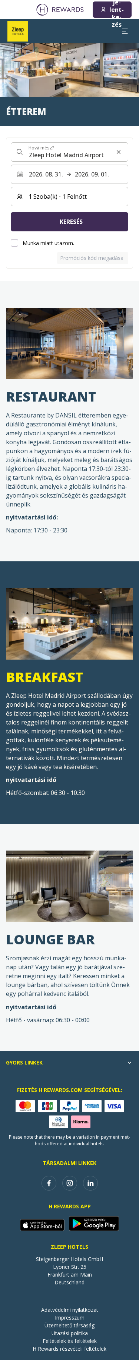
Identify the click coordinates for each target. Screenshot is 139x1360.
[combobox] (69, 152)
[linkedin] (90, 1183)
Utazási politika (70, 1333)
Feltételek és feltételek (70, 1340)
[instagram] (69, 1183)
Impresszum (70, 1317)
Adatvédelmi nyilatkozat (69, 1309)
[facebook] (49, 1183)
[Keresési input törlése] (118, 152)
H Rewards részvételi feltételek (69, 1348)
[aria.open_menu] (125, 31)
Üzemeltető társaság (69, 1325)
